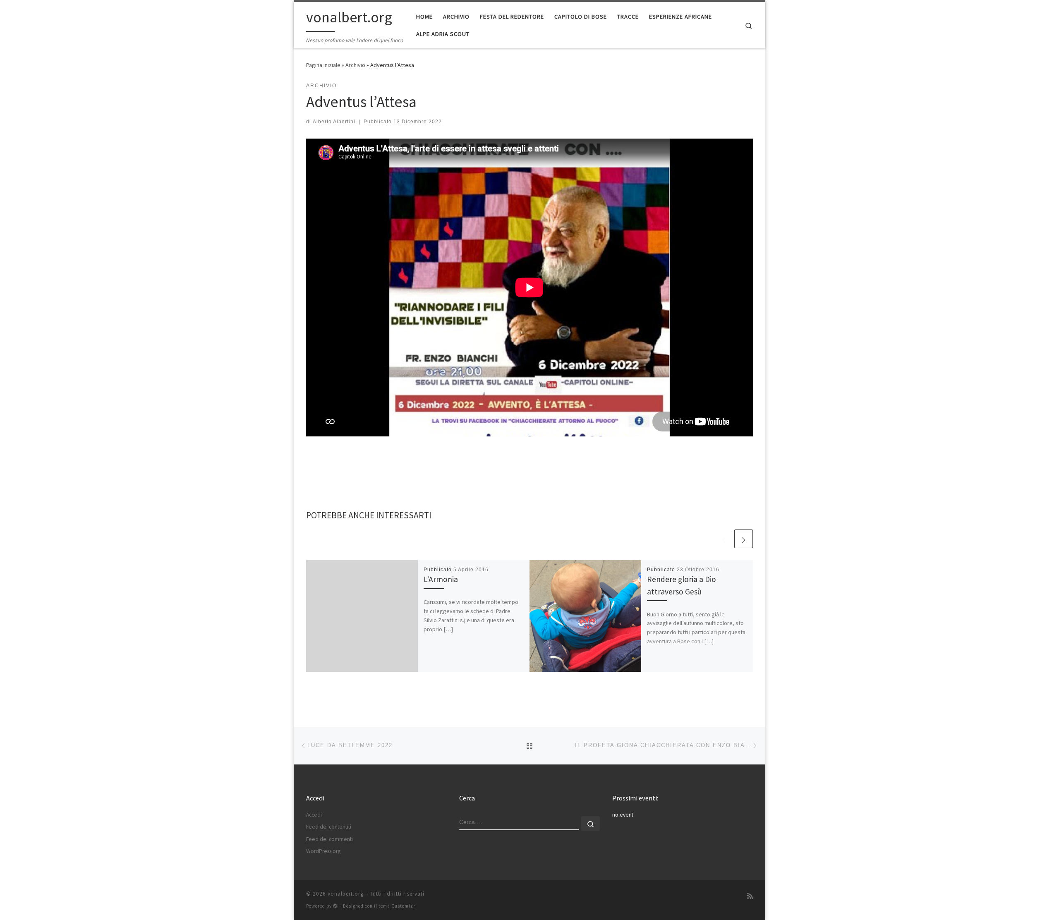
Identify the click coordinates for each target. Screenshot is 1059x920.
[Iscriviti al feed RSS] (750, 896)
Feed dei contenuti (328, 826)
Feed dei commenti (329, 839)
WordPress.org (323, 851)
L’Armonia (441, 579)
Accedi (314, 814)
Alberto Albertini (334, 122)
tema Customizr (397, 906)
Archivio (355, 65)
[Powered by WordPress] (335, 905)
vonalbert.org (346, 893)
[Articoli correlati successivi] (743, 538)
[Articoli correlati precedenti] (723, 538)
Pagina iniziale (323, 65)
